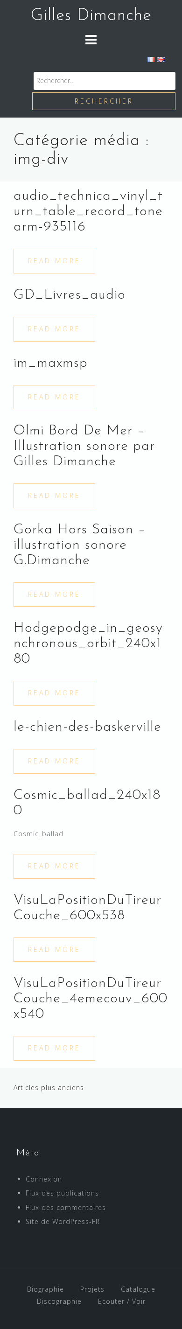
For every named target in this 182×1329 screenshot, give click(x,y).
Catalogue (138, 1289)
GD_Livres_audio (70, 295)
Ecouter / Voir (122, 1301)
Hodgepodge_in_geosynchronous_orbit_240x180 (88, 643)
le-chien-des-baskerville (87, 727)
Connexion (44, 1179)
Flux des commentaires (66, 1207)
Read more (54, 260)
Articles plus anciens (49, 1087)
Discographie (59, 1301)
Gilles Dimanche (91, 15)
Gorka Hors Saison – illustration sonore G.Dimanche (80, 545)
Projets (92, 1289)
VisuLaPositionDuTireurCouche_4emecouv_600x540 (91, 998)
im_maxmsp (51, 363)
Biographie (45, 1289)
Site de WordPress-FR (63, 1221)
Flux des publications (62, 1193)
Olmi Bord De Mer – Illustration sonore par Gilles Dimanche (84, 446)
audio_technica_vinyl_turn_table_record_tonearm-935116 (88, 211)
